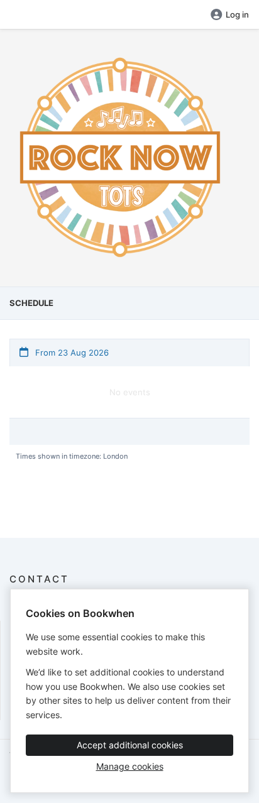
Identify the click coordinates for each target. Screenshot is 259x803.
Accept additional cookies (130, 745)
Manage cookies (129, 766)
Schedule (31, 303)
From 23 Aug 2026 (71, 352)
